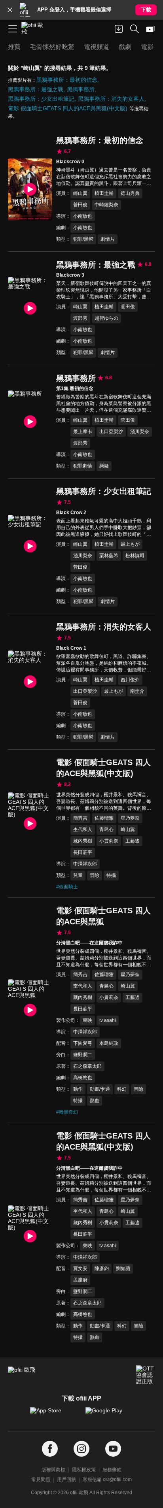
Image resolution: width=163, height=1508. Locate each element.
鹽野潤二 (82, 1054)
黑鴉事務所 (81, 89)
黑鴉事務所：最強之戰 (35, 89)
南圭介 (137, 691)
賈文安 (80, 1268)
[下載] (118, 29)
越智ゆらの (106, 318)
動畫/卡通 (100, 1089)
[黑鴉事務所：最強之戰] (30, 308)
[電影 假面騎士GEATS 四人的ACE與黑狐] (30, 1010)
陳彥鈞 (102, 1268)
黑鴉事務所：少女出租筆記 (41, 99)
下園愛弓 (82, 1043)
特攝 (111, 875)
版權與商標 (53, 1469)
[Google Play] (109, 1414)
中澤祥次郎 (85, 864)
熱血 (94, 1100)
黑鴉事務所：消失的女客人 (111, 99)
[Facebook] (50, 1449)
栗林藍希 (108, 555)
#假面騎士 (67, 887)
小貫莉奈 (108, 841)
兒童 (78, 875)
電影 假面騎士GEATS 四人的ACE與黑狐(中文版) (67, 108)
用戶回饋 (66, 1479)
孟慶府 (80, 1280)
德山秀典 (130, 193)
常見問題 (40, 1479)
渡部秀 (80, 318)
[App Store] (54, 1414)
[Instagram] (81, 1449)
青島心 (106, 829)
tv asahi (107, 1020)
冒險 (94, 875)
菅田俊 (80, 204)
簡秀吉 (80, 818)
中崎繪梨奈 (106, 204)
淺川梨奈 (139, 431)
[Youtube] (113, 1449)
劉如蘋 (123, 1268)
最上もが (130, 544)
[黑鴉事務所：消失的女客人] (30, 681)
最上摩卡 (82, 431)
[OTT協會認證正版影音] (145, 1374)
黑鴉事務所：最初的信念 (66, 80)
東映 (87, 1020)
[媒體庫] (150, 29)
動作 (78, 1089)
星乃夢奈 (130, 818)
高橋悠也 (82, 1077)
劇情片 (107, 239)
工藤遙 (132, 841)
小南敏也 (82, 216)
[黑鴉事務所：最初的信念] (30, 189)
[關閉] (10, 10)
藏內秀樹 (82, 841)
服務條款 (111, 1469)
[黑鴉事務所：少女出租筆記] (30, 546)
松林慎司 (134, 555)
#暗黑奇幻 (67, 1112)
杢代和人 (82, 829)
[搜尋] (134, 29)
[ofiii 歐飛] (34, 29)
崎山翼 (80, 193)
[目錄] (12, 29)
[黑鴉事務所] (30, 421)
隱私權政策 (84, 1469)
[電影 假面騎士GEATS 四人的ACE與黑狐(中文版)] (30, 823)
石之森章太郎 (87, 1066)
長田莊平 (82, 852)
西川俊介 (130, 679)
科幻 (122, 1089)
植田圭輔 (104, 193)
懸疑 (104, 466)
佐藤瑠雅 (104, 818)
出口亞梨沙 (111, 431)
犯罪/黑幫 (83, 239)
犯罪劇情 (82, 466)
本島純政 (108, 1043)
